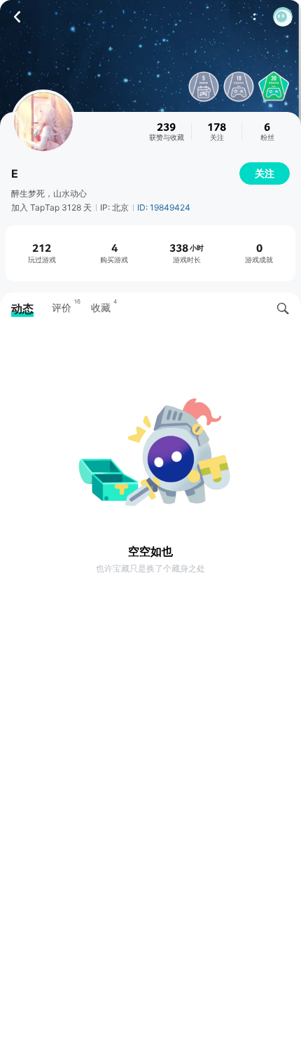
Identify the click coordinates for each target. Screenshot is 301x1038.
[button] (283, 17)
